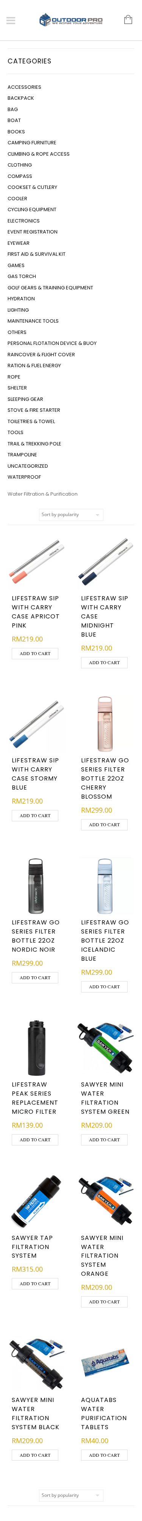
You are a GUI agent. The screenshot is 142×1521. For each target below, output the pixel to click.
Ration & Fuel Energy (34, 365)
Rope (14, 376)
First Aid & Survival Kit (37, 254)
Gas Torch (22, 276)
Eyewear (19, 243)
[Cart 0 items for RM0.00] (124, 20)
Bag (13, 109)
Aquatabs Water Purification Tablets (104, 1413)
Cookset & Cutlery (32, 187)
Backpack (21, 98)
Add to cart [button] (35, 653)
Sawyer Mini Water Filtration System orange (102, 1255)
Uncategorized (28, 466)
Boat (14, 120)
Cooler (17, 198)
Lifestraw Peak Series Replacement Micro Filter (35, 1098)
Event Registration (33, 231)
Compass (20, 176)
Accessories (24, 87)
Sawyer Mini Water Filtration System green (105, 1098)
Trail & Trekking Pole (34, 443)
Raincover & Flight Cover (41, 354)
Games (16, 265)
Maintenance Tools (33, 321)
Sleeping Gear (25, 399)
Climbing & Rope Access (39, 154)
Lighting (18, 310)
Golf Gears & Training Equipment (50, 287)
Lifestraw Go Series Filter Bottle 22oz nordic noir (36, 936)
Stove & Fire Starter (34, 410)
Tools (15, 432)
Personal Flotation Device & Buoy (52, 343)
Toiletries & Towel (31, 421)
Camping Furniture (32, 142)
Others (17, 332)
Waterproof (24, 477)
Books (16, 131)
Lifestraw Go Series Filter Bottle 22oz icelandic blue (105, 940)
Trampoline (22, 454)
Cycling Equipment (32, 209)
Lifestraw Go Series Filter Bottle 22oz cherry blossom (105, 778)
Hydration (21, 298)
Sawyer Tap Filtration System (32, 1246)
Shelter (17, 387)
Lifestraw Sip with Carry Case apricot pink (36, 612)
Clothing (20, 164)
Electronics (24, 220)
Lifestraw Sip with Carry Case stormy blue (35, 774)
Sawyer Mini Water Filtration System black (35, 1413)
